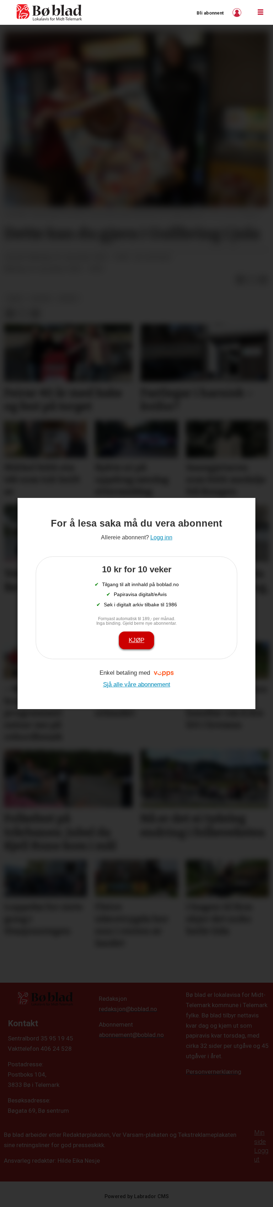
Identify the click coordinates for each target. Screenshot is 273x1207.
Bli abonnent (210, 13)
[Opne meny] (261, 12)
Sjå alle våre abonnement (136, 684)
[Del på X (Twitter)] (251, 280)
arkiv (15, 298)
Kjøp (136, 640)
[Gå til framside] (49, 12)
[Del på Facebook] (240, 280)
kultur (41, 298)
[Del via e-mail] (263, 280)
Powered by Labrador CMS (137, 1197)
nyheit (68, 298)
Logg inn (237, 12)
